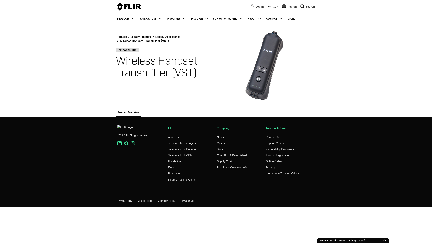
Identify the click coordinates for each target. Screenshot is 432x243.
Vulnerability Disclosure (280, 149)
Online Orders (274, 161)
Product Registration (278, 155)
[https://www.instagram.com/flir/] (133, 143)
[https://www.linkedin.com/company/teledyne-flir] (119, 143)
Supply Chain (225, 161)
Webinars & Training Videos (282, 173)
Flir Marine (174, 161)
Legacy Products (141, 36)
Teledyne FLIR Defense (182, 149)
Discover (197, 19)
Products (123, 19)
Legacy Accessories (167, 36)
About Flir (174, 137)
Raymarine (174, 173)
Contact (271, 19)
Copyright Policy (166, 200)
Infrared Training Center (182, 179)
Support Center (275, 143)
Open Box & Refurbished (232, 155)
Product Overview (128, 112)
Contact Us (272, 137)
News (220, 137)
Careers (221, 143)
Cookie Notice (145, 200)
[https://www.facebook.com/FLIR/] (126, 143)
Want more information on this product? (343, 240)
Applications (148, 19)
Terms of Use (187, 200)
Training (271, 167)
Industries (174, 19)
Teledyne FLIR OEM (180, 155)
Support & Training (225, 19)
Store (291, 19)
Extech (172, 167)
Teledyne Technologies (182, 143)
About (252, 19)
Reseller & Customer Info (232, 167)
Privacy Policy (124, 200)
